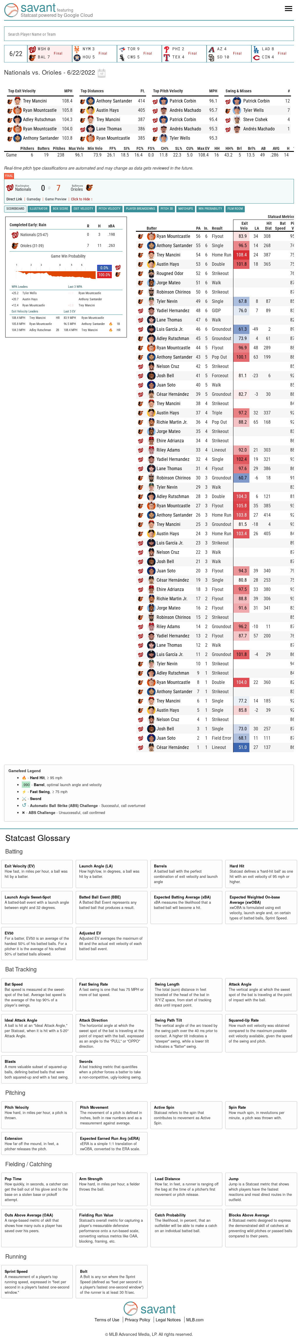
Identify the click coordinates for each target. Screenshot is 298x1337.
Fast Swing (40, 791)
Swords (86, 1061)
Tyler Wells (180, 138)
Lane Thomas (109, 129)
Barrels (160, 866)
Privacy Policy (138, 1319)
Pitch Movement (94, 1107)
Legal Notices (169, 1319)
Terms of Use (107, 1319)
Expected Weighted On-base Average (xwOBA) (255, 899)
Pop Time (13, 1178)
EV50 (9, 933)
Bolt (83, 1271)
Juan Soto (166, 385)
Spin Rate (237, 1107)
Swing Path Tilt (168, 1020)
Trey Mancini (35, 101)
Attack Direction (93, 1020)
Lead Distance (167, 1178)
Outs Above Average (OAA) (29, 1215)
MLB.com (195, 1319)
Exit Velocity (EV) (20, 866)
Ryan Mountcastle (40, 110)
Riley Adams (168, 450)
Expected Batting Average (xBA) (182, 897)
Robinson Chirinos (174, 292)
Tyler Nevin (167, 301)
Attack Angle (240, 984)
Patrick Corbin (183, 101)
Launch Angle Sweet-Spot (28, 897)
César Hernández (173, 394)
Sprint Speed (16, 1271)
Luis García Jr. (170, 329)
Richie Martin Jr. (172, 422)
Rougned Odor (170, 273)
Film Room (235, 209)
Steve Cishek (255, 119)
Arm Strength (91, 1178)
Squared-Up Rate (244, 1020)
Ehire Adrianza (170, 440)
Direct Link (14, 199)
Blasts (10, 1061)
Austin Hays (107, 110)
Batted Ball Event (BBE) (100, 897)
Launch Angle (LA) (96, 866)
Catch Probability (170, 1215)
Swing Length (167, 984)
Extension (13, 1138)
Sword (35, 798)
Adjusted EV (90, 933)
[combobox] (149, 33)
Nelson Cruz (168, 366)
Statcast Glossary (37, 837)
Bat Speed (14, 984)
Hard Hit (37, 777)
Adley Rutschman (39, 119)
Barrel (39, 784)
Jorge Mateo (168, 282)
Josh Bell (165, 375)
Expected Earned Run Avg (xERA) (110, 1138)
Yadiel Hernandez (173, 310)
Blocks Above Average (249, 1215)
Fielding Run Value (96, 1215)
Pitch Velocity (17, 1107)
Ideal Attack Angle (21, 1020)
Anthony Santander (41, 138)
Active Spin (164, 1107)
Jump (234, 1178)
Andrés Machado (185, 110)
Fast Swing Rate (93, 984)
